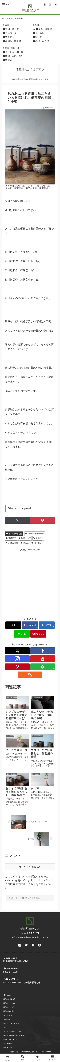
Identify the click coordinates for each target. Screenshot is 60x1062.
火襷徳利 (39, 538)
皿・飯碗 (39, 33)
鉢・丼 (38, 37)
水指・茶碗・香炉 (14, 56)
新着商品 (12, 538)
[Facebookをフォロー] (42, 650)
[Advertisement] (30, 582)
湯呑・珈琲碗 (45, 29)
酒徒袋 (8, 59)
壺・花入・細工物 (14, 52)
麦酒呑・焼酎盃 (13, 40)
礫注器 (26, 543)
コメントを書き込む (30, 867)
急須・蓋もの (42, 40)
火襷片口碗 (13, 543)
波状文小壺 (26, 538)
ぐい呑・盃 (10, 33)
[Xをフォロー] (17, 650)
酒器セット (10, 37)
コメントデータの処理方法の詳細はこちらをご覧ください (29, 884)
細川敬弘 (37, 543)
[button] (53, 659)
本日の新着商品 (15, 534)
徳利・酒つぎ (12, 29)
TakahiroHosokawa (36, 534)
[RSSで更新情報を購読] (30, 675)
